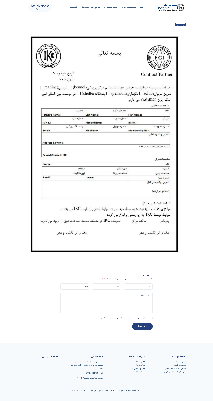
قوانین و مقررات (138, 368)
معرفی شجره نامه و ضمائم (175, 368)
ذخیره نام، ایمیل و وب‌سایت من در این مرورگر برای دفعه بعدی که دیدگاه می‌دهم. (123, 318)
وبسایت (85, 286)
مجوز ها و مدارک (130, 7)
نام (149, 286)
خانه (141, 7)
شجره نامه (73, 7)
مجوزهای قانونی (180, 362)
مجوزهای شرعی (180, 365)
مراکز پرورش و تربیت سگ (91, 7)
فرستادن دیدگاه (142, 326)
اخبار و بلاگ (140, 362)
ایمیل (116, 286)
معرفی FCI (140, 371)
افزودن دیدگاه (145, 295)
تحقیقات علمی (111, 7)
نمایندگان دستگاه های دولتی (175, 371)
